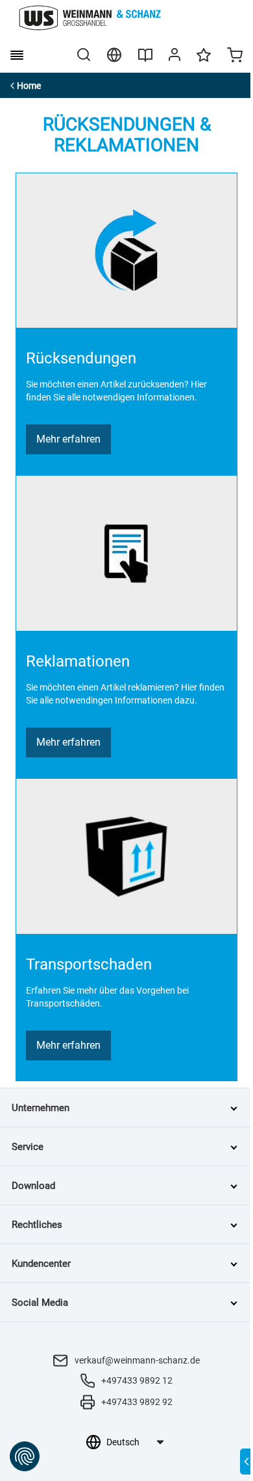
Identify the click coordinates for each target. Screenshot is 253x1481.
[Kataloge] (145, 60)
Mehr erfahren (68, 439)
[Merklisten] (204, 61)
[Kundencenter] (174, 57)
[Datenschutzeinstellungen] (25, 1456)
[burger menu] (16, 55)
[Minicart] (235, 56)
